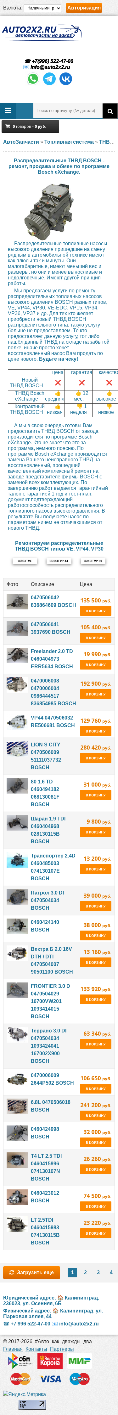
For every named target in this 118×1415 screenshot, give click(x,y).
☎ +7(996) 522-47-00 (48, 61)
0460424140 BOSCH (45, 925)
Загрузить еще (35, 1272)
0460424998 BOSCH (45, 1132)
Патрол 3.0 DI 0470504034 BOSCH (47, 900)
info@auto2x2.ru (50, 67)
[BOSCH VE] (25, 561)
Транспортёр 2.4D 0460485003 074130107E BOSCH (53, 867)
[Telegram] (49, 84)
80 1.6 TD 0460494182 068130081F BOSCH (45, 793)
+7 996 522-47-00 (30, 1323)
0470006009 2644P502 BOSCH (52, 1079)
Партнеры (62, 1349)
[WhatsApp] (33, 84)
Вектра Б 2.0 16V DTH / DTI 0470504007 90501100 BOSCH (52, 960)
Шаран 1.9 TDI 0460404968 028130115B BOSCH (48, 830)
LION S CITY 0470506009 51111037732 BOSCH (46, 756)
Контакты (36, 1349)
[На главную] (41, 33)
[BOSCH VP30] (93, 561)
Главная (13, 1349)
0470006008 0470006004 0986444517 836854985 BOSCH (53, 692)
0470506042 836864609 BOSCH (53, 601)
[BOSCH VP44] (59, 561)
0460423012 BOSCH (45, 1196)
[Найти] (110, 111)
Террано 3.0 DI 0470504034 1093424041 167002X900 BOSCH (48, 1046)
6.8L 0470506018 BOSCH (50, 1106)
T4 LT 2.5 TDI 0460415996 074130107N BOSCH (46, 1167)
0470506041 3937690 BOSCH (50, 628)
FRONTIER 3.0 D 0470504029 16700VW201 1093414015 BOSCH (50, 1001)
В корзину (96, 610)
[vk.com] (65, 84)
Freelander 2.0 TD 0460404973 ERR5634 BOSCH (52, 659)
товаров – (29, 126)
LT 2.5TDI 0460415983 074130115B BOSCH (45, 1231)
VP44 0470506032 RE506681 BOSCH (53, 721)
